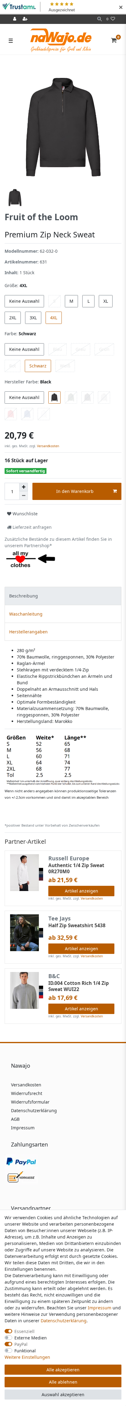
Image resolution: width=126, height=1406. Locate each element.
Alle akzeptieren (63, 1370)
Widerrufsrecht (26, 1093)
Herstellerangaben (28, 632)
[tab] (63, 596)
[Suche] (99, 19)
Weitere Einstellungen (27, 1357)
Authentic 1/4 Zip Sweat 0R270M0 (76, 868)
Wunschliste (24, 514)
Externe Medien (30, 1338)
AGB (15, 1119)
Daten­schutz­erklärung (64, 1320)
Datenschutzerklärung (34, 1110)
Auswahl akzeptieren (63, 1394)
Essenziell (24, 1331)
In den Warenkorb (75, 491)
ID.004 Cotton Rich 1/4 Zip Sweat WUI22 (78, 986)
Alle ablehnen (63, 1382)
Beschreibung (23, 596)
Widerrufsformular (30, 1102)
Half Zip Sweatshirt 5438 (77, 926)
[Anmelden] (15, 19)
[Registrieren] (25, 19)
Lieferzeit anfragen (31, 527)
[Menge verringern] (23, 495)
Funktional (25, 1351)
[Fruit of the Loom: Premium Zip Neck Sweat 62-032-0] (63, 760)
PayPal (21, 1344)
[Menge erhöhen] (23, 487)
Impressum (23, 1128)
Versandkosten (47, 446)
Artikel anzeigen (81, 891)
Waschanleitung (26, 614)
